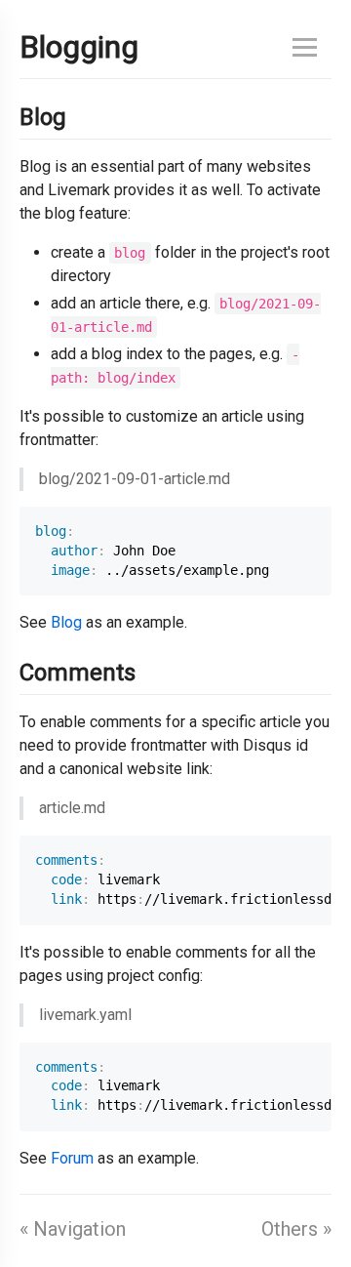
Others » (296, 1229)
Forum (72, 1158)
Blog (66, 622)
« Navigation (73, 1229)
